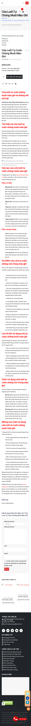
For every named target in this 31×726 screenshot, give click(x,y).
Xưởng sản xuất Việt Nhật (11, 640)
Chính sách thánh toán (10, 667)
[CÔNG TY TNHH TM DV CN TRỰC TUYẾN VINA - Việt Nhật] (6, 3)
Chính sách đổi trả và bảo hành (12, 654)
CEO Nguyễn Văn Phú (9, 637)
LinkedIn (9, 83)
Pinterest (12, 630)
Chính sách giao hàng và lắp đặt (13, 652)
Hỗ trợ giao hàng (8, 663)
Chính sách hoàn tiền (9, 665)
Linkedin (21, 630)
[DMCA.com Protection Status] (7, 703)
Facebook (3, 83)
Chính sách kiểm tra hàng (11, 669)
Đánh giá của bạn (9, 521)
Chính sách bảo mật (9, 658)
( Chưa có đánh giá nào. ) (15, 59)
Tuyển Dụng (7, 644)
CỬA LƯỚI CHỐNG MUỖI (13, 68)
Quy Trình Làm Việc (9, 642)
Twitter (6, 83)
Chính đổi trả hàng (9, 661)
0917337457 (22, 719)
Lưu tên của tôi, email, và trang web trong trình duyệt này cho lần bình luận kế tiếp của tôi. (15, 563)
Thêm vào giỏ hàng (15, 77)
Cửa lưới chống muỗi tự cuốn (10, 70)
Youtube (16, 630)
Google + (12, 83)
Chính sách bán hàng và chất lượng (13, 656)
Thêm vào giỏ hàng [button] (9, 603)
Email (15, 83)
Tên (5, 546)
